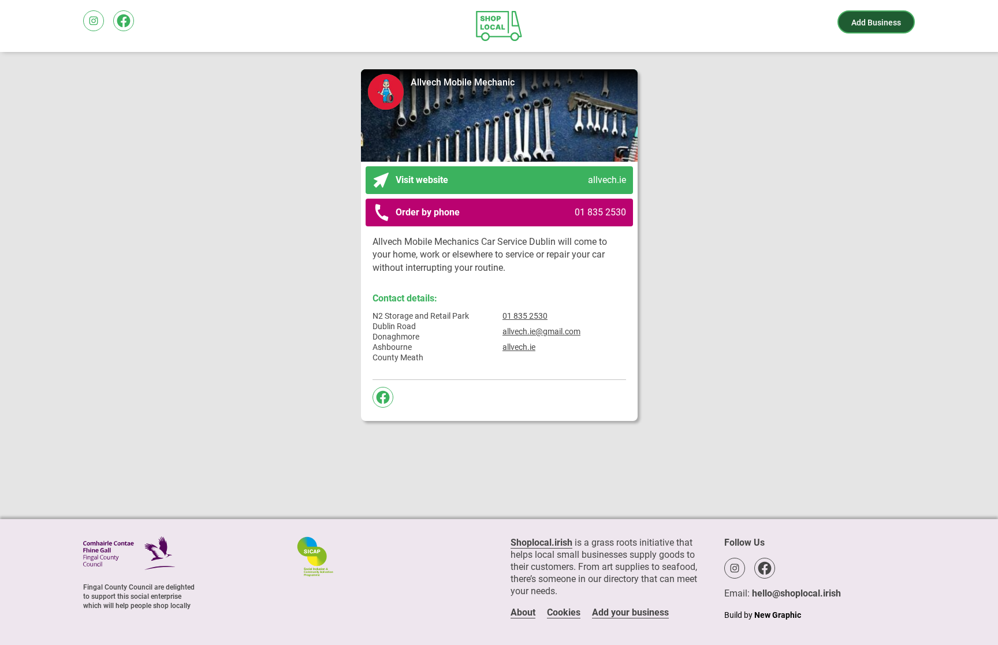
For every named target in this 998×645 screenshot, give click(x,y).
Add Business (876, 22)
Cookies (563, 612)
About (523, 612)
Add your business (630, 612)
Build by (762, 615)
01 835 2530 (525, 315)
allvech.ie (518, 347)
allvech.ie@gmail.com (541, 331)
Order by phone (511, 212)
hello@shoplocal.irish (796, 593)
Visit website (511, 179)
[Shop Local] (499, 26)
